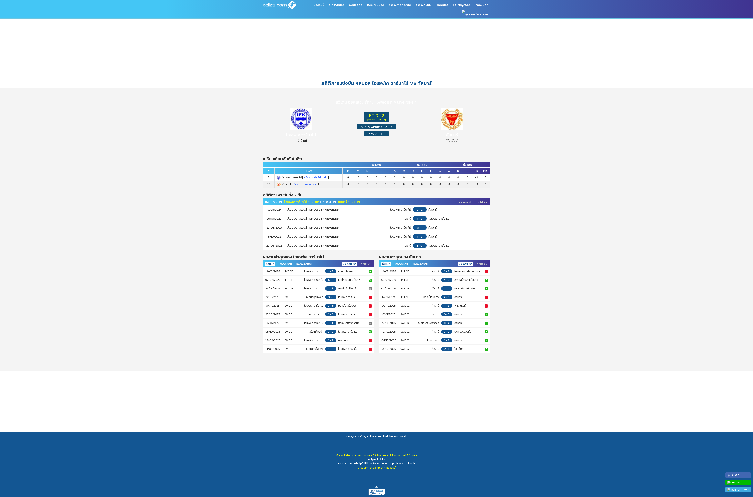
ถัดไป (482, 202)
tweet (745, 489)
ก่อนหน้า (465, 202)
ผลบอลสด (355, 5)
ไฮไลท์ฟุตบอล (462, 5)
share (735, 475)
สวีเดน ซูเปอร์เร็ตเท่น (315, 177)
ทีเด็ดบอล (442, 5)
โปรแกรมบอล (375, 5)
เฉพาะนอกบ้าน (304, 264)
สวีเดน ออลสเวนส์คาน (304, 184)
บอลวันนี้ (319, 5)
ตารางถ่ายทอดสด (400, 5)
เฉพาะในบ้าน (285, 264)
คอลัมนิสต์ (481, 5)
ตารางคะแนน (424, 5)
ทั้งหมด (270, 264)
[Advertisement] (376, 48)
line (737, 482)
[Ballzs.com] (279, 4)
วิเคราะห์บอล (337, 5)
